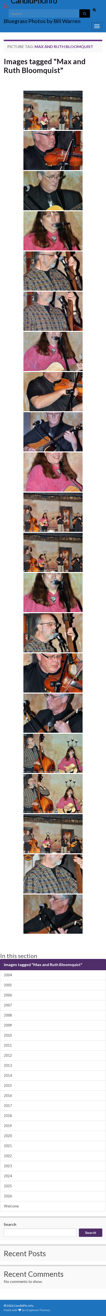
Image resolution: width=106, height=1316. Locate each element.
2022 (8, 1156)
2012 (8, 1055)
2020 (8, 1136)
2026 (8, 1196)
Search (10, 1224)
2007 (8, 1005)
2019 (8, 1126)
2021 (8, 1146)
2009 (8, 1025)
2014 (8, 1075)
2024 (8, 1176)
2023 (8, 1166)
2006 (8, 995)
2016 (8, 1095)
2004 (8, 975)
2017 (8, 1106)
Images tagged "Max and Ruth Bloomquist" (45, 65)
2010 (8, 1035)
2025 (8, 1186)
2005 (8, 985)
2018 (8, 1116)
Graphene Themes (37, 1310)
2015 (8, 1085)
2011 (8, 1045)
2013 (8, 1065)
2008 (8, 1015)
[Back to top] (95, 1305)
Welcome (11, 1206)
